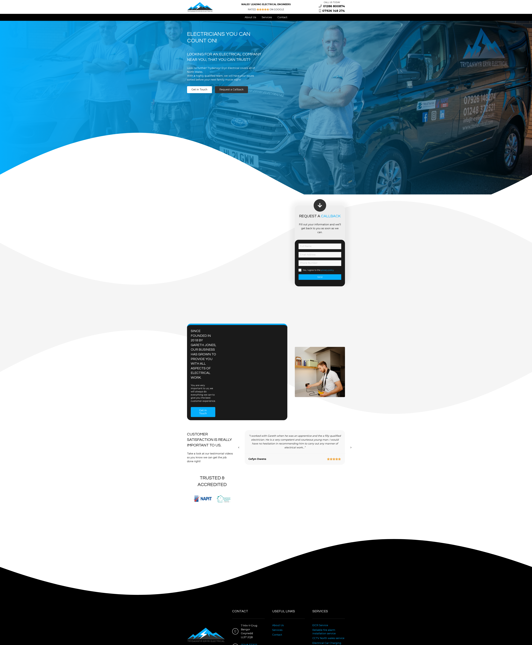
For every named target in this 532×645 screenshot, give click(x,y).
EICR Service (320, 625)
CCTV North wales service (328, 638)
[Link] (200, 7)
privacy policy (327, 270)
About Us (278, 625)
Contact (277, 634)
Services (277, 630)
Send (319, 277)
